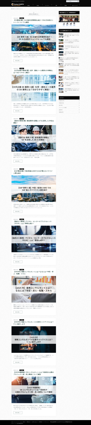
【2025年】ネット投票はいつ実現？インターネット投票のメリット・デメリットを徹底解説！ (71, 84)
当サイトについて (75, 5)
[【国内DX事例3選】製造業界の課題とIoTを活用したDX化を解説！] (34, 150)
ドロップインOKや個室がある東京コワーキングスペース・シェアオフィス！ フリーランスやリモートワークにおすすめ (71, 72)
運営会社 (28, 421)
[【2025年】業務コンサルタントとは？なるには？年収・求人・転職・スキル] (34, 301)
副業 (56, 5)
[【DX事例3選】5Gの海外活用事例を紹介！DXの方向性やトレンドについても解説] (34, 50)
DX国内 (28, 5)
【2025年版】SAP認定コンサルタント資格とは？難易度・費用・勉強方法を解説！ (71, 53)
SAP (60, 105)
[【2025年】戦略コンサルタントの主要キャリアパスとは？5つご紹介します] (34, 352)
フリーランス (47, 5)
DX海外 (38, 5)
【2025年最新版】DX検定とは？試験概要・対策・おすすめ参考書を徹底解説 (71, 65)
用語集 (66, 5)
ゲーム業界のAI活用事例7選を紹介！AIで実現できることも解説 (71, 58)
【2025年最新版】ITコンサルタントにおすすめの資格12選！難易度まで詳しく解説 (71, 90)
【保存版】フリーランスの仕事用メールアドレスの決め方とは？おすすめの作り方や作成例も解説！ (71, 41)
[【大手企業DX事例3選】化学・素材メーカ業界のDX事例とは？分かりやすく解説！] (34, 100)
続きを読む (17, 60)
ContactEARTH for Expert (60, 421)
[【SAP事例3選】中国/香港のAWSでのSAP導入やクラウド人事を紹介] (34, 201)
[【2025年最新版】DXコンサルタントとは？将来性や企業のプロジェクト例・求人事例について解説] (34, 402)
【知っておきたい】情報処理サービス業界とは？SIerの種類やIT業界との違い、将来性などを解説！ (71, 78)
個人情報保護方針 (20, 423)
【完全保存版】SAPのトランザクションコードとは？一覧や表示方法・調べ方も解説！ (71, 47)
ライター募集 (22, 421)
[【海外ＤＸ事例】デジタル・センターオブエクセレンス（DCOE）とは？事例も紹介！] (34, 251)
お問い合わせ (34, 421)
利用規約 (40, 421)
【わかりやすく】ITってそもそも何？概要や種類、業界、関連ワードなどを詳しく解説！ (71, 35)
